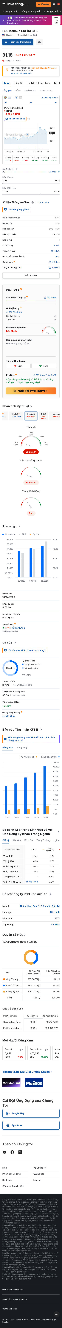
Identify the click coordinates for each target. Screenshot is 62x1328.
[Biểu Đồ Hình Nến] (5, 97)
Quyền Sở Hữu (12, 934)
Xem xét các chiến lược (21, 73)
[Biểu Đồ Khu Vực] (9, 97)
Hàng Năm (7, 747)
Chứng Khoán (10, 11)
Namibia (55, 924)
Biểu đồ (18, 83)
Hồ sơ (17, 90)
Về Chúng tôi (39, 1167)
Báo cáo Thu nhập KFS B (20, 729)
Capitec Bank (36, 1049)
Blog (4, 1167)
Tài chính (55, 912)
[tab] (16, 416)
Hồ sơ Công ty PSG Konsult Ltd (24, 894)
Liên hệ (36, 1180)
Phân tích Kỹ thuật (15, 406)
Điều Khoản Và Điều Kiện (12, 1289)
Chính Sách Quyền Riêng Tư (14, 1299)
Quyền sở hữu (30, 90)
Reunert (8, 1049)
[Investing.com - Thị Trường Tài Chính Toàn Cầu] (18, 4)
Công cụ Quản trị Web (13, 1186)
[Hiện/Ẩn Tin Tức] (20, 97)
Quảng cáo (38, 1174)
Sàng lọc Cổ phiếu (31, 11)
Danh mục (7, 1180)
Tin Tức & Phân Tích (38, 83)
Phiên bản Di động (11, 1174)
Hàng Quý (22, 747)
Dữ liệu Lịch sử (46, 90)
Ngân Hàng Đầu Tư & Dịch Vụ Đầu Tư (40, 906)
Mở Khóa (52, 172)
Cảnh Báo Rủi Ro (9, 1309)
